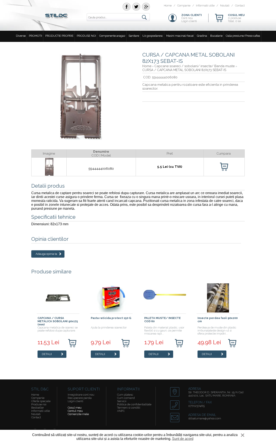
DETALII (47, 354)
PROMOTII (35, 35)
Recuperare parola (80, 398)
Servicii (121, 401)
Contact (240, 5)
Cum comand (126, 398)
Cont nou (187, 18)
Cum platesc (125, 394)
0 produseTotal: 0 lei (234, 19)
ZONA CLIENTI (191, 15)
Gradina (202, 35)
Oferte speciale (40, 401)
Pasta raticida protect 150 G (111, 318)
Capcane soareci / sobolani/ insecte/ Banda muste (194, 66)
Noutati (224, 5)
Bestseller (37, 407)
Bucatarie (216, 35)
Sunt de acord (182, 439)
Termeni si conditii (128, 407)
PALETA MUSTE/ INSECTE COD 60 (162, 319)
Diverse (21, 35)
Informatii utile (205, 5)
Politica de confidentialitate (134, 404)
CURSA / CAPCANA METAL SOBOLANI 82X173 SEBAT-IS (184, 70)
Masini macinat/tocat (180, 35)
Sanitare (134, 35)
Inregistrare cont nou (81, 394)
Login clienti (189, 21)
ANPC (121, 410)
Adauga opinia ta (46, 253)
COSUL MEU (236, 15)
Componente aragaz (112, 35)
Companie (183, 5)
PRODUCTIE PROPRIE (59, 35)
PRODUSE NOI (86, 35)
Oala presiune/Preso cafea (243, 35)
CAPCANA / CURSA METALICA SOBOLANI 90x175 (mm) (58, 321)
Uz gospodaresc (152, 35)
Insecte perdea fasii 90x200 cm (218, 319)
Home (168, 5)
